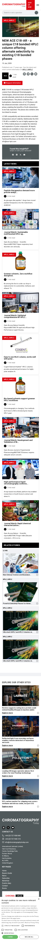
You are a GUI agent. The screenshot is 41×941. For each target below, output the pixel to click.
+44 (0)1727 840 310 (13, 839)
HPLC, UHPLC (27, 70)
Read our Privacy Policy (32, 922)
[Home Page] (13, 5)
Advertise (5, 881)
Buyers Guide (7, 873)
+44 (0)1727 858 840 (13, 836)
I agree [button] (10, 937)
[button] (2, 926)
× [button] (38, 899)
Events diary (6, 883)
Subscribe (6, 878)
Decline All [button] (29, 937)
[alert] (20, 919)
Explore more (7, 713)
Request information (13, 83)
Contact (5, 886)
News (4, 876)
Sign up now (29, 5)
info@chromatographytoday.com (17, 842)
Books (4, 888)
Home (4, 871)
